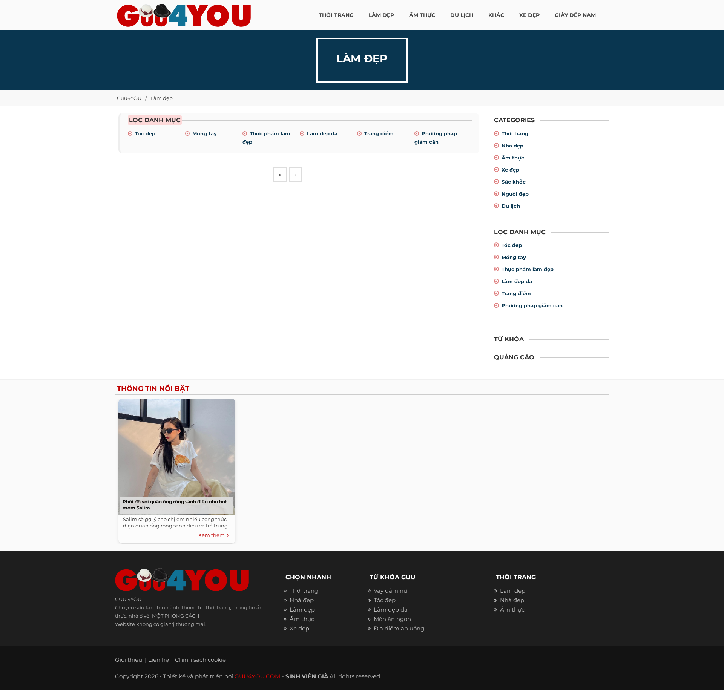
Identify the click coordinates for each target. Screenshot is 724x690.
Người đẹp (515, 194)
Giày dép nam (575, 15)
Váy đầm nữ (390, 590)
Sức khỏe (514, 182)
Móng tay (204, 133)
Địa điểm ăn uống (399, 628)
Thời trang (515, 133)
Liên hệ (158, 659)
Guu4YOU (129, 98)
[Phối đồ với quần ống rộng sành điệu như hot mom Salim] (175, 455)
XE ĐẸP (529, 15)
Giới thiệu (128, 659)
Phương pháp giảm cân (532, 305)
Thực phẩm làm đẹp (528, 269)
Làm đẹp (161, 98)
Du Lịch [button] (461, 15)
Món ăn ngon (392, 619)
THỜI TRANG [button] (336, 15)
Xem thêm (212, 535)
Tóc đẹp (145, 133)
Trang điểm (379, 133)
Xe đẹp (510, 170)
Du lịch (511, 206)
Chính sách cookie (200, 659)
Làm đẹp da (322, 133)
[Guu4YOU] (184, 13)
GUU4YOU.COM (257, 676)
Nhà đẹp (512, 146)
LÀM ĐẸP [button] (381, 15)
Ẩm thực (513, 158)
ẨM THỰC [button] (422, 15)
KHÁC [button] (496, 15)
